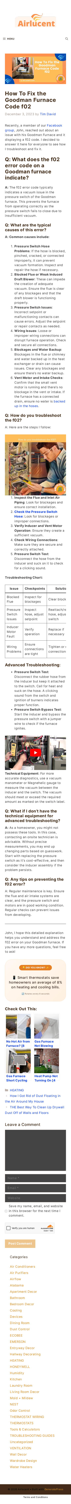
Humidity (17, 1373)
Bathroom (17, 1298)
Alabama (17, 1285)
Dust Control (20, 1329)
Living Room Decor (24, 1392)
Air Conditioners (22, 1266)
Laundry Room (21, 1385)
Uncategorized (21, 1442)
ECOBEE (16, 1335)
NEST (14, 1404)
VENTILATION (20, 1448)
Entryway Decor (22, 1348)
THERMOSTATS (22, 1423)
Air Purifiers (19, 1273)
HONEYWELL (20, 1367)
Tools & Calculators (25, 1429)
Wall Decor (18, 1454)
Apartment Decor (23, 1292)
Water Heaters (21, 1467)
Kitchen (16, 1379)
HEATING (17, 1090)
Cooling (16, 1310)
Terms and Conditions (35, 1497)
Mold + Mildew (21, 1398)
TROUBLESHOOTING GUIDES (32, 1436)
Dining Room (20, 1323)
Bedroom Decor (22, 1304)
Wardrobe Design (23, 1461)
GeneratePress (54, 1489)
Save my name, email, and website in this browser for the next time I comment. (36, 1210)
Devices (16, 1317)
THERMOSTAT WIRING (27, 1417)
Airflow (15, 1279)
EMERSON (18, 1342)
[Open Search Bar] (66, 39)
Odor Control (20, 1411)
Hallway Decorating (25, 1354)
